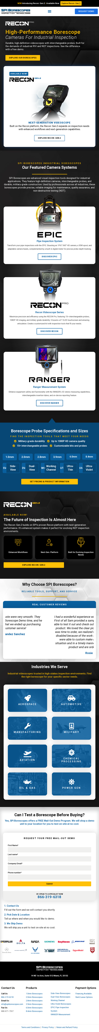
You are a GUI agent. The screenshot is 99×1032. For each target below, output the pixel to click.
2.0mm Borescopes (34, 997)
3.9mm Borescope (33, 1004)
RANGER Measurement (60, 1014)
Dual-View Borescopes (60, 997)
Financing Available (83, 993)
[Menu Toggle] (49, 11)
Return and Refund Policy (67, 1027)
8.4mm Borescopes (34, 1011)
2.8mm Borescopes (34, 1001)
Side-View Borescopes (60, 993)
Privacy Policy (48, 1027)
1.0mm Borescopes (34, 993)
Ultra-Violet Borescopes (61, 1004)
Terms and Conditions (30, 1027)
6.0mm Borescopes (34, 1008)
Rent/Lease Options (84, 997)
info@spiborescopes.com (12, 1004)
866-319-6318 (7, 997)
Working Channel (58, 1000)
